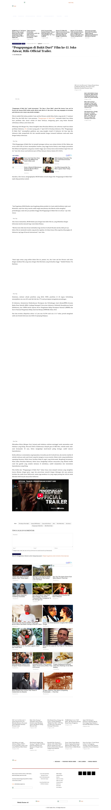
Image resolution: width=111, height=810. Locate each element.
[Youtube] (93, 773)
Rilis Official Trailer (48, 525)
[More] (39, 103)
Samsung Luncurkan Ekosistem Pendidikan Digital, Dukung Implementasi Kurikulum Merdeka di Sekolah (91, 33)
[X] (27, 103)
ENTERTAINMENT (17, 43)
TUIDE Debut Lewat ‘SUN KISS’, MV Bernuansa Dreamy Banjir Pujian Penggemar (73, 721)
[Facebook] (24, 103)
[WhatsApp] (35, 103)
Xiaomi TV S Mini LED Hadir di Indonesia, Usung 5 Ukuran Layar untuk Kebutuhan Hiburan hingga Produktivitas (62, 33)
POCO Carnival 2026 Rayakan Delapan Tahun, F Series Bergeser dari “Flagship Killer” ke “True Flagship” (48, 33)
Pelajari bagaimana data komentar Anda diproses (56, 556)
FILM (23, 43)
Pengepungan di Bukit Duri (47, 118)
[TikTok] (84, 773)
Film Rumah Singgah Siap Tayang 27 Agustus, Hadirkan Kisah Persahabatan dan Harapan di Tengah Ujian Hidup (37, 745)
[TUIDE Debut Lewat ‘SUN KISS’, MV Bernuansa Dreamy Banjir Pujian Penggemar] (73, 713)
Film (54, 523)
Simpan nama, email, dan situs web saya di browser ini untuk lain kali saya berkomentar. (32, 550)
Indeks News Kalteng (59, 778)
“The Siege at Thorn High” (24, 523)
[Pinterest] (31, 103)
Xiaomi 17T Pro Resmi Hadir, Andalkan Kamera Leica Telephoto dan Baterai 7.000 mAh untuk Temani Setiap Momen (77, 33)
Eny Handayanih (17, 54)
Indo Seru (57, 777)
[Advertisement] (42, 193)
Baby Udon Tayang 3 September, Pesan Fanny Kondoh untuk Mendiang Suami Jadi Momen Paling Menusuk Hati (91, 104)
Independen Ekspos (59, 775)
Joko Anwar (68, 523)
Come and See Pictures (46, 523)
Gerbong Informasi (59, 782)
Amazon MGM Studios (35, 523)
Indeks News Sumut (59, 780)
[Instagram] (80, 773)
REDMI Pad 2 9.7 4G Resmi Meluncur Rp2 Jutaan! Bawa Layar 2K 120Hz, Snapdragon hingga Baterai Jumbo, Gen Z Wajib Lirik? (19, 34)
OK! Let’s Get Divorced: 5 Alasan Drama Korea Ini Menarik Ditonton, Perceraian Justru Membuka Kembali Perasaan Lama (87, 87)
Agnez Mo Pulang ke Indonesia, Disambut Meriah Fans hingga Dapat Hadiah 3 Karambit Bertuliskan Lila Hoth (91, 722)
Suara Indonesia (59, 787)
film (26, 129)
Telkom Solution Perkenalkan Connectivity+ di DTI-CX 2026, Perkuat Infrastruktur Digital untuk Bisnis (33, 34)
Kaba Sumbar (58, 785)
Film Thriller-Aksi (60, 523)
